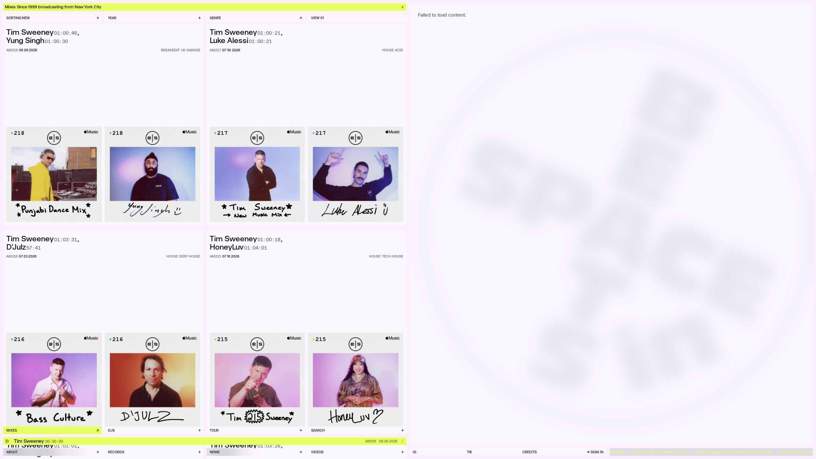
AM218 (370, 441)
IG (414, 452)
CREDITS (529, 452)
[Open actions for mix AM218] (402, 441)
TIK (469, 452)
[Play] (7, 441)
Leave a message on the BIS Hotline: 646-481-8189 (723, 452)
